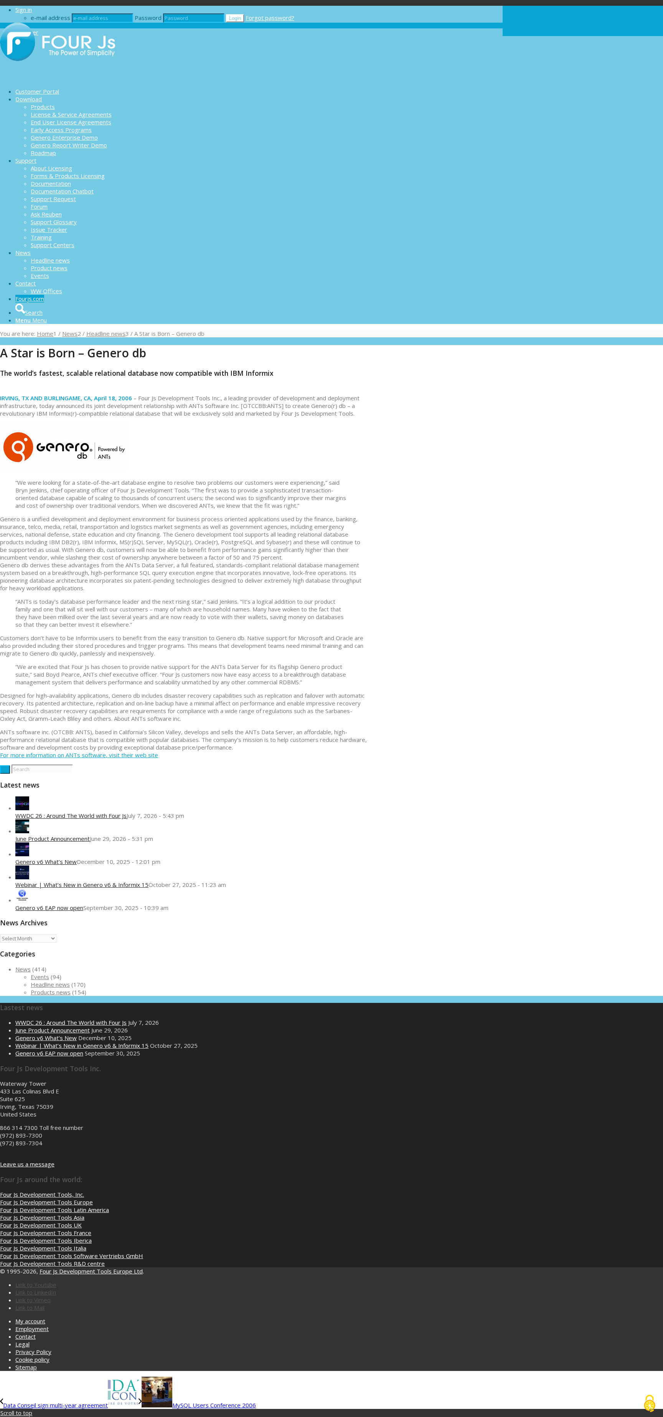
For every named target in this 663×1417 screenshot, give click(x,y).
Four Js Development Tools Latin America (54, 1210)
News (23, 969)
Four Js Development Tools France (45, 1233)
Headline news (50, 984)
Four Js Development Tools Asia (42, 1217)
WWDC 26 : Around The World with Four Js (71, 815)
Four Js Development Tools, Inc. (42, 1194)
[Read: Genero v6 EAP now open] (22, 900)
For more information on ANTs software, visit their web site (79, 755)
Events (40, 977)
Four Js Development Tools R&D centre (52, 1263)
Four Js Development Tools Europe (46, 1202)
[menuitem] (259, 91)
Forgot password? (270, 17)
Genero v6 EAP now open (49, 908)
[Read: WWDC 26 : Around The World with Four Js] (22, 808)
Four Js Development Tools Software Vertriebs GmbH (71, 1256)
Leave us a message (27, 1164)
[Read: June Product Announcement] (22, 831)
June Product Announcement (52, 838)
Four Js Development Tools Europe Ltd (91, 1271)
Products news (51, 992)
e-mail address (50, 17)
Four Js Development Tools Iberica (46, 1240)
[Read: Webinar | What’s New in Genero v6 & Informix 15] (22, 877)
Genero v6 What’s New (46, 861)
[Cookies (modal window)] (649, 1404)
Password (148, 17)
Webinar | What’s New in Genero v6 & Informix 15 (81, 885)
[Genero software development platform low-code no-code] (57, 78)
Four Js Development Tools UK (41, 1225)
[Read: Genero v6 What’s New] (22, 854)
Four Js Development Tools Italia (43, 1248)
